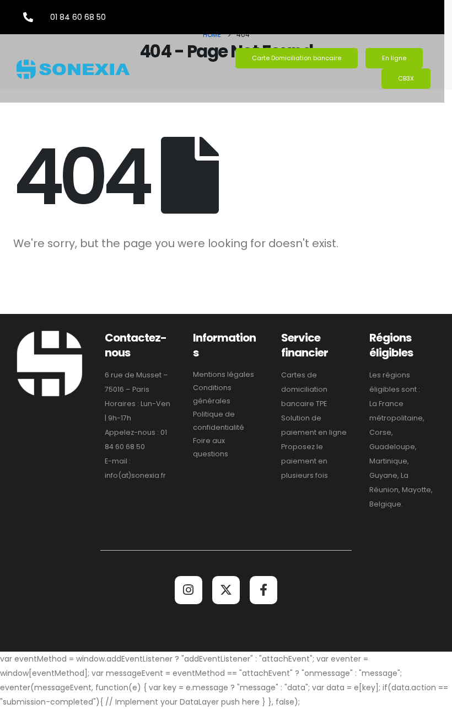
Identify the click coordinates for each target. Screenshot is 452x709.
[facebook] (263, 590)
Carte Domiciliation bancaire (296, 58)
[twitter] (226, 590)
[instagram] (188, 590)
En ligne (394, 58)
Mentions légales (223, 374)
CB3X (406, 78)
